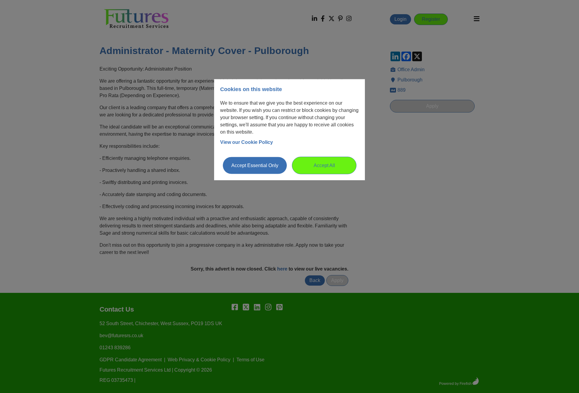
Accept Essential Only (254, 165)
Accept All (324, 165)
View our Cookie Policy (246, 141)
